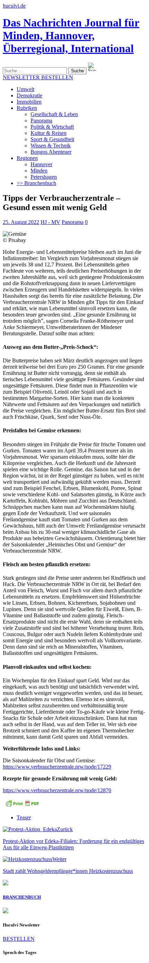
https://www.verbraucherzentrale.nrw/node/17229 (57, 767)
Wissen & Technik (50, 146)
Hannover (41, 164)
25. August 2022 (21, 222)
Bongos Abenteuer (50, 152)
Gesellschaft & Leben (54, 114)
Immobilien (29, 102)
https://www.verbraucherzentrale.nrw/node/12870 (57, 790)
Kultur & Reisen (48, 133)
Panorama (41, 120)
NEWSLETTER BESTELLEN (38, 77)
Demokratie (29, 95)
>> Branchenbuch (36, 183)
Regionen (27, 158)
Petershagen (43, 177)
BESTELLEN (19, 939)
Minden (38, 171)
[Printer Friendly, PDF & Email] (22, 806)
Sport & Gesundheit (52, 139)
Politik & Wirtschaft (52, 127)
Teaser (24, 817)
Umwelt (25, 89)
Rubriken (27, 108)
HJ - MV (50, 222)
